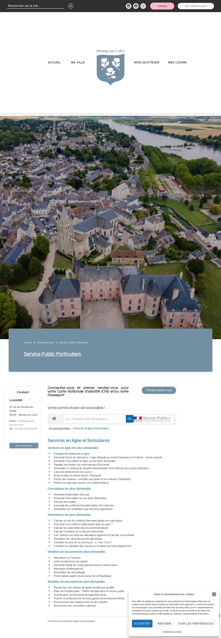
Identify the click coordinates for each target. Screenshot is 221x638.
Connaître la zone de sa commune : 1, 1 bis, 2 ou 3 (82, 542)
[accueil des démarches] (54, 418)
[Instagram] (143, 6)
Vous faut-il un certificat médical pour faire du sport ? (83, 524)
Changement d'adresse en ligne (71, 453)
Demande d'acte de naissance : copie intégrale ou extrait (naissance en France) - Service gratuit (108, 457)
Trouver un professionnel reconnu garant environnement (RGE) (89, 598)
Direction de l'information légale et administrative (72, 621)
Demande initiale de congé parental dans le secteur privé (85, 565)
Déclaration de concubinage (69, 572)
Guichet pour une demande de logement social (80, 594)
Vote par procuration (65, 501)
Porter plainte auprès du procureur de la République (82, 575)
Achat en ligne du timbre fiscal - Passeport (77, 475)
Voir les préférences (196, 623)
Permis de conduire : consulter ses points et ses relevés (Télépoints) (92, 479)
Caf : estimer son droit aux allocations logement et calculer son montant (94, 535)
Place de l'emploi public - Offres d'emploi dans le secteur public (89, 591)
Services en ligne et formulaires (91, 428)
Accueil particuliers (60, 428)
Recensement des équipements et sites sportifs (80, 601)
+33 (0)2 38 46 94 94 (25, 428)
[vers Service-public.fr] (152, 419)
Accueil (28, 342)
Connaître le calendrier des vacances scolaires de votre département (92, 545)
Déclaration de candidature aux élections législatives (83, 508)
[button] (214, 594)
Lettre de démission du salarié (70, 561)
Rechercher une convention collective (75, 605)
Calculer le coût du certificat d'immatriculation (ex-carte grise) (88, 520)
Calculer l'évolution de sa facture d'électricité (78, 531)
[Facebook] (136, 6)
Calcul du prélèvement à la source (73, 471)
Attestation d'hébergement (68, 568)
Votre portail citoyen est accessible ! (76, 408)
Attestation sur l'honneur (67, 557)
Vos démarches (45, 342)
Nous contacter (24, 445)
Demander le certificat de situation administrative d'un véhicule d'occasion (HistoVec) (101, 468)
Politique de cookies (172, 631)
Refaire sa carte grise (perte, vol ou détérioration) (81, 482)
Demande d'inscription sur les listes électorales (80, 498)
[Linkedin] (128, 6)
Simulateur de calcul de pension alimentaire (78, 538)
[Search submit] (71, 6)
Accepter (142, 623)
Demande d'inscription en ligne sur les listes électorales (85, 460)
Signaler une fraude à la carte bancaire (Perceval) (81, 464)
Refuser (164, 623)
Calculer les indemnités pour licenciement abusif (81, 527)
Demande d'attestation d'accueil (71, 494)
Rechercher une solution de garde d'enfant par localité (84, 587)
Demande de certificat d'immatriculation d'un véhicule (83, 505)
